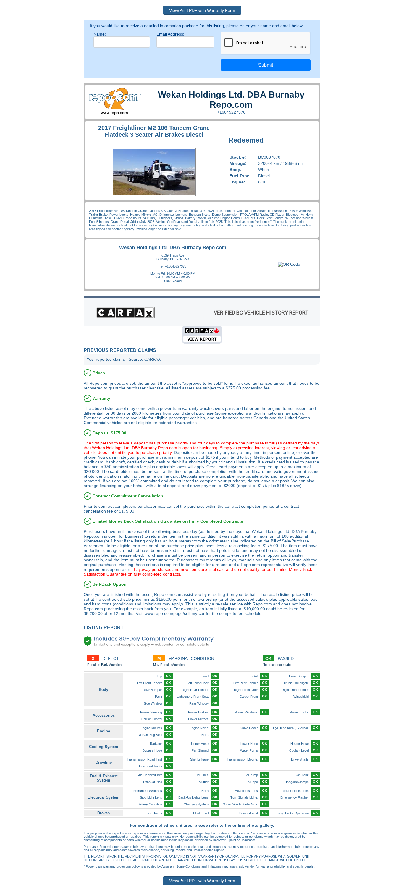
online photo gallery (252, 825)
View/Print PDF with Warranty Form (202, 10)
